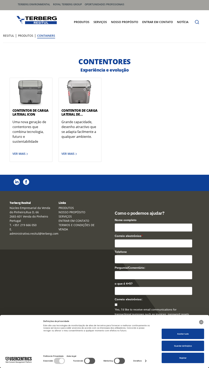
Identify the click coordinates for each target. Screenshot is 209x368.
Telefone (121, 251)
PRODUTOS (81, 22)
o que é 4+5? (124, 283)
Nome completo (126, 220)
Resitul (8, 36)
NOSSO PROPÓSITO (124, 22)
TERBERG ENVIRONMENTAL (34, 4)
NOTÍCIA (182, 22)
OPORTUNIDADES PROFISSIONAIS (104, 4)
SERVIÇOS (100, 22)
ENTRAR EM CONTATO (157, 22)
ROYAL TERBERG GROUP (67, 4)
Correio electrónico (128, 236)
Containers (46, 36)
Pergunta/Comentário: (130, 267)
